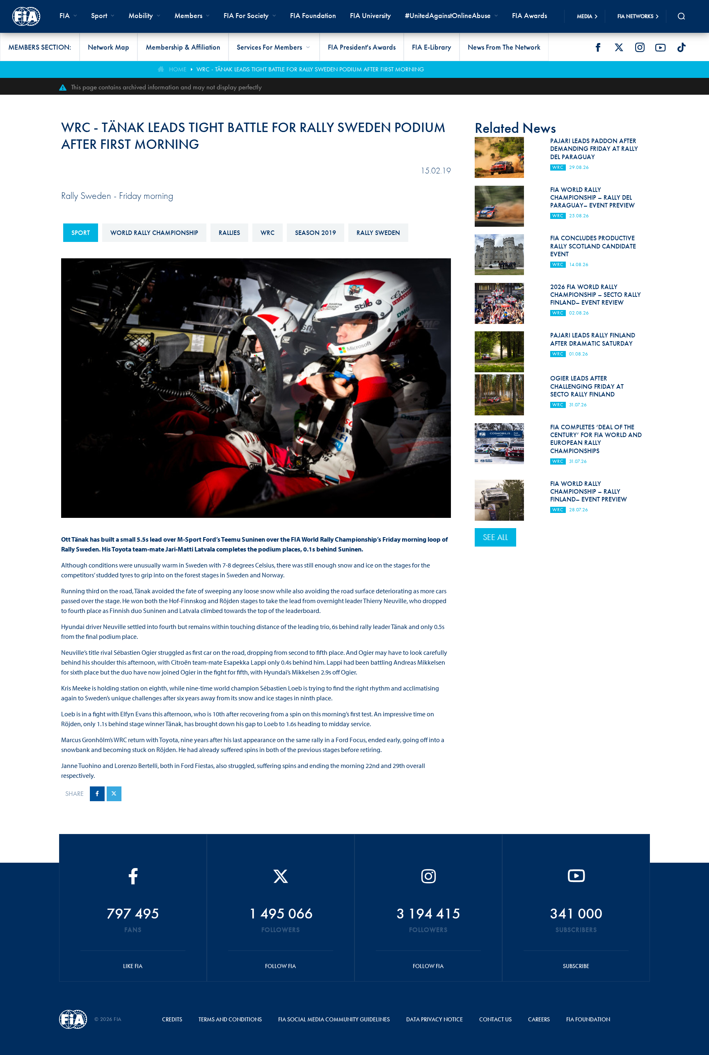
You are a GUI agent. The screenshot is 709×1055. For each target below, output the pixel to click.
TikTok (681, 47)
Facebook (598, 47)
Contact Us (495, 1019)
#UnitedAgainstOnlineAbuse (448, 15)
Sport (80, 232)
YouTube (660, 47)
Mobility (140, 15)
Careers (539, 1019)
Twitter (619, 47)
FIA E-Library (431, 47)
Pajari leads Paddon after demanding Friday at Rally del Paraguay (594, 149)
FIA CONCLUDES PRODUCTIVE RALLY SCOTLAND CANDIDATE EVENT (593, 246)
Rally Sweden (378, 232)
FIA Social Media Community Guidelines (334, 1019)
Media (584, 16)
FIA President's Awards (362, 47)
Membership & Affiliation (183, 47)
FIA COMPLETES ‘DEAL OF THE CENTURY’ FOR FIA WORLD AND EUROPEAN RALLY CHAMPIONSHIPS (596, 439)
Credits (172, 1019)
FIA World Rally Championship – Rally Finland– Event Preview (588, 491)
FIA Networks (636, 16)
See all (495, 537)
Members (188, 15)
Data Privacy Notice (434, 1019)
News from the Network (504, 47)
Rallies (229, 232)
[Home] (26, 16)
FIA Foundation (313, 15)
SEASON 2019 (315, 232)
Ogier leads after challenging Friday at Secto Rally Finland (587, 386)
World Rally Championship (154, 232)
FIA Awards (529, 15)
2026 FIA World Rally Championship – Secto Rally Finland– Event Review (595, 295)
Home (177, 69)
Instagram (640, 47)
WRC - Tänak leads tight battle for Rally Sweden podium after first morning (310, 69)
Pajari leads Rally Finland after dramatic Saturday (592, 339)
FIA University (370, 15)
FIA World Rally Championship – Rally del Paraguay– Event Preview (592, 197)
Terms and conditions (230, 1019)
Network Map (108, 47)
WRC (267, 232)
